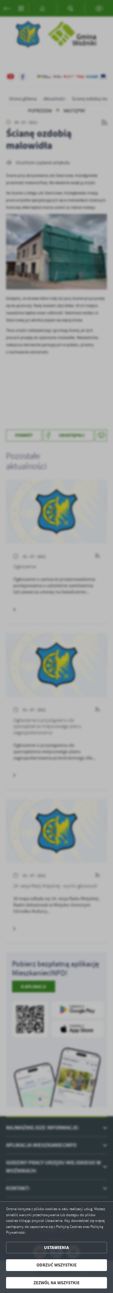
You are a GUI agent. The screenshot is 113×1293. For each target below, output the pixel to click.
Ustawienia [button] (56, 1247)
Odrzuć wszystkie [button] (56, 1265)
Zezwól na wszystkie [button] (56, 1283)
